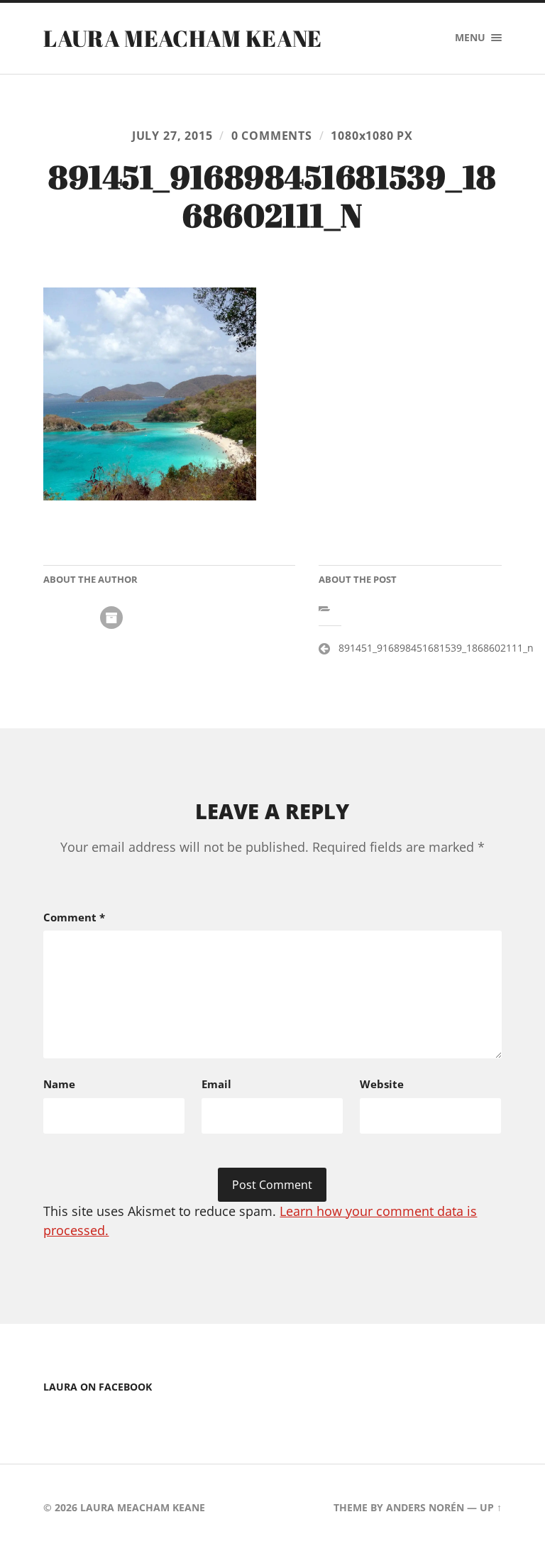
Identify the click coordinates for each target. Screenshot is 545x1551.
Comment (74, 917)
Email (216, 1084)
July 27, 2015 (172, 135)
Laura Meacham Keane (182, 38)
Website (382, 1084)
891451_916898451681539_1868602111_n (436, 647)
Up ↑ (491, 1507)
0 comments (271, 135)
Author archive (111, 617)
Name (59, 1084)
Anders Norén (425, 1507)
